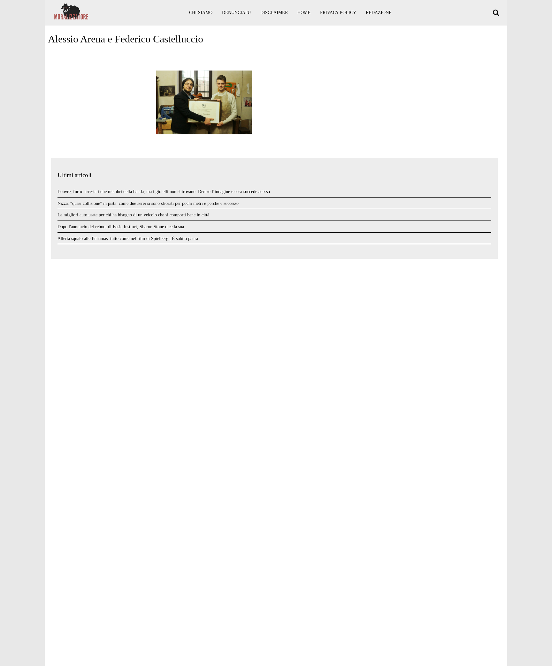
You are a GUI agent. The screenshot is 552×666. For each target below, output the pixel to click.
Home (303, 12)
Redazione (379, 12)
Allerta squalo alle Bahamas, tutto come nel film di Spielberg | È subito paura (127, 238)
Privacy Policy (338, 12)
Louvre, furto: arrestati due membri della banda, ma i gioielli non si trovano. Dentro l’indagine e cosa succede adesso (163, 191)
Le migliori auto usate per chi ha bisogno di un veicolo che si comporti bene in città (133, 215)
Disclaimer (274, 12)
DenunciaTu (236, 12)
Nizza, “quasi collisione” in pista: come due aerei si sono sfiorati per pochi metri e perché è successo (148, 203)
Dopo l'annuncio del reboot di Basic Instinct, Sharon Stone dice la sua (120, 226)
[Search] (497, 13)
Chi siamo (200, 12)
